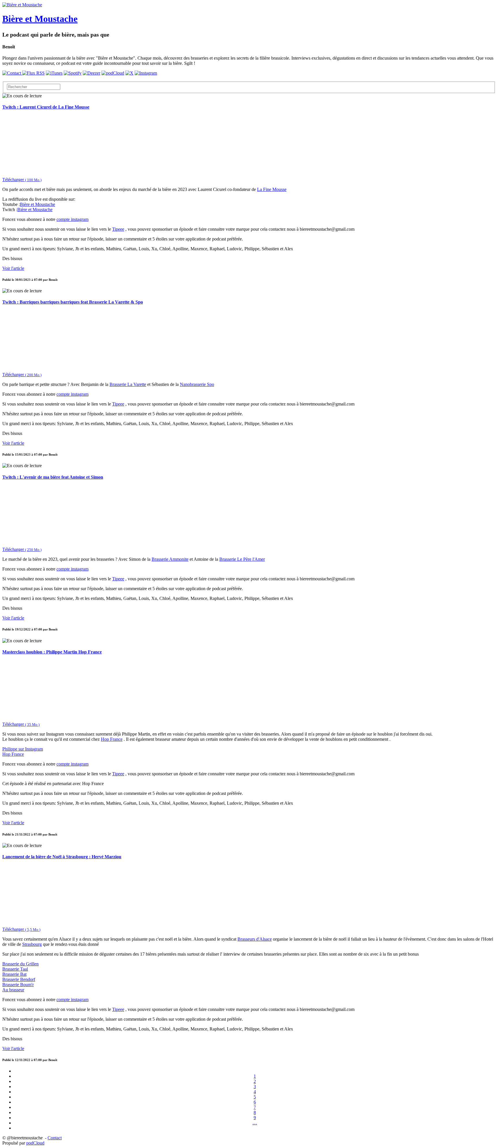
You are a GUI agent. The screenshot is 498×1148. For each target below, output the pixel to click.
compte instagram (72, 219)
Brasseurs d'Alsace (254, 939)
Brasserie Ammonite (170, 559)
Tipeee (118, 229)
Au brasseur (13, 989)
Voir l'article (13, 268)
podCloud (35, 1143)
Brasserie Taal (15, 969)
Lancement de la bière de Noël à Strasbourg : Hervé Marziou (61, 856)
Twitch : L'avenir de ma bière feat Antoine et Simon (52, 477)
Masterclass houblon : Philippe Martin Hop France (52, 651)
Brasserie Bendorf (18, 979)
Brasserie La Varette (128, 384)
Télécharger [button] (22, 179)
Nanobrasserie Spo (197, 384)
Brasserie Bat (14, 974)
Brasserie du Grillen (20, 963)
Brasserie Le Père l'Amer (242, 559)
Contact (55, 1137)
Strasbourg (32, 944)
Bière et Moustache (37, 204)
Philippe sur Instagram (22, 749)
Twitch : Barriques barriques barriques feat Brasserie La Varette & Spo (72, 302)
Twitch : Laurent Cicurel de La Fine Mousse (45, 107)
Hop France (111, 739)
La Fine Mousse (271, 189)
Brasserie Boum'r (18, 984)
